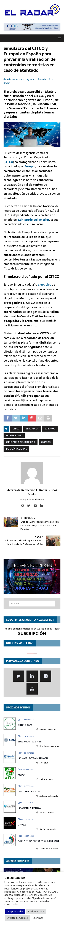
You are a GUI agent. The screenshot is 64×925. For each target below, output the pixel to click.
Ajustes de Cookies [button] (17, 918)
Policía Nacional (16, 449)
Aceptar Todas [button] (15, 911)
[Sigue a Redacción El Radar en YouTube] (34, 505)
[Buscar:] (32, 604)
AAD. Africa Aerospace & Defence (39, 841)
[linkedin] (32, 676)
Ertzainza (32, 429)
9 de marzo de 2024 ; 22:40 (21, 79)
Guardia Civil (14, 435)
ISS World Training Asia (33, 758)
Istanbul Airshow (29, 808)
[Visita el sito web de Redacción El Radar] (22, 505)
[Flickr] (45, 676)
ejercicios (44, 284)
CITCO (16, 429)
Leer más (38, 918)
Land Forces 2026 (29, 791)
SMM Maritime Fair (30, 741)
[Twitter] (18, 676)
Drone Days (25, 725)
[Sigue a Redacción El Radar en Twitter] (27, 505)
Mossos (45, 442)
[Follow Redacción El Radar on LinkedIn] (40, 505)
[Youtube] (32, 689)
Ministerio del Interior (33, 219)
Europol (50, 429)
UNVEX (22, 825)
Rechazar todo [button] (36, 911)
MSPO (21, 775)
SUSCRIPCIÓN (32, 633)
